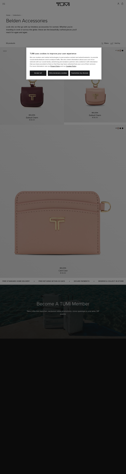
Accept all (38, 73)
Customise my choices (79, 73)
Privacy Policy (55, 66)
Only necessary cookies (58, 73)
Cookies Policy (71, 66)
